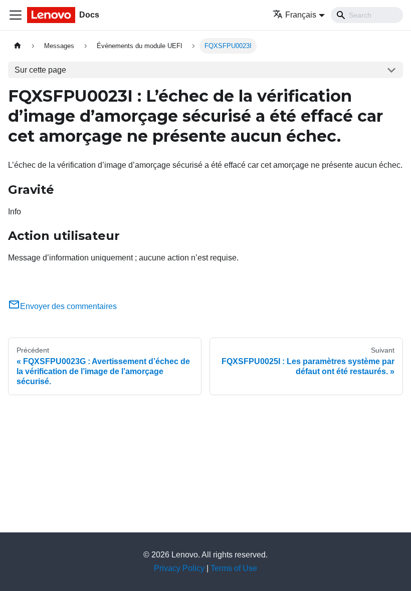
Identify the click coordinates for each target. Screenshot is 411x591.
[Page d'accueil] (17, 46)
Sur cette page (40, 70)
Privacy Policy (179, 568)
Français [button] (300, 15)
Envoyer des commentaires (68, 306)
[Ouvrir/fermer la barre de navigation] (15, 15)
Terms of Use (234, 568)
